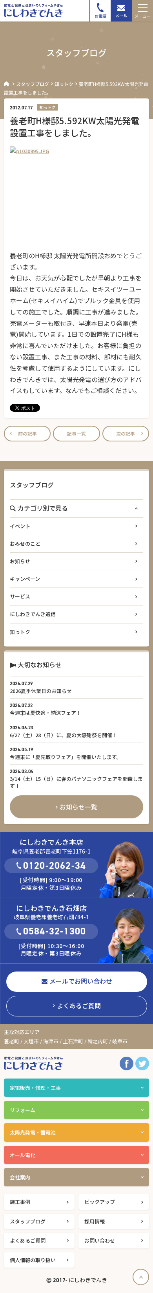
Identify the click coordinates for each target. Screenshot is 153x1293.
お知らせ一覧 (78, 806)
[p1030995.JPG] (76, 196)
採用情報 (94, 1221)
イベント (20, 526)
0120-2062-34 (54, 865)
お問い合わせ (99, 1240)
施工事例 (20, 1201)
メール (121, 15)
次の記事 (125, 433)
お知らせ (20, 561)
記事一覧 (76, 433)
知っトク (64, 83)
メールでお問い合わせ (80, 981)
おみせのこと (25, 543)
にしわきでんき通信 (33, 614)
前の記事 (27, 433)
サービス (20, 596)
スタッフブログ (32, 83)
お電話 (100, 16)
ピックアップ (99, 1201)
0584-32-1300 (54, 931)
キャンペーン (25, 578)
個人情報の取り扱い (33, 1260)
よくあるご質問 (79, 1005)
